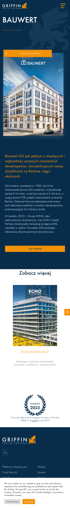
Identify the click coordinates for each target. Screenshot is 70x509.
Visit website (35, 248)
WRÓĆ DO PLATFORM (30, 53)
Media (41, 467)
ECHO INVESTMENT (35, 352)
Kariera (41, 472)
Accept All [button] (28, 501)
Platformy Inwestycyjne (14, 467)
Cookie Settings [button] (12, 501)
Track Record (9, 472)
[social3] (5, 452)
